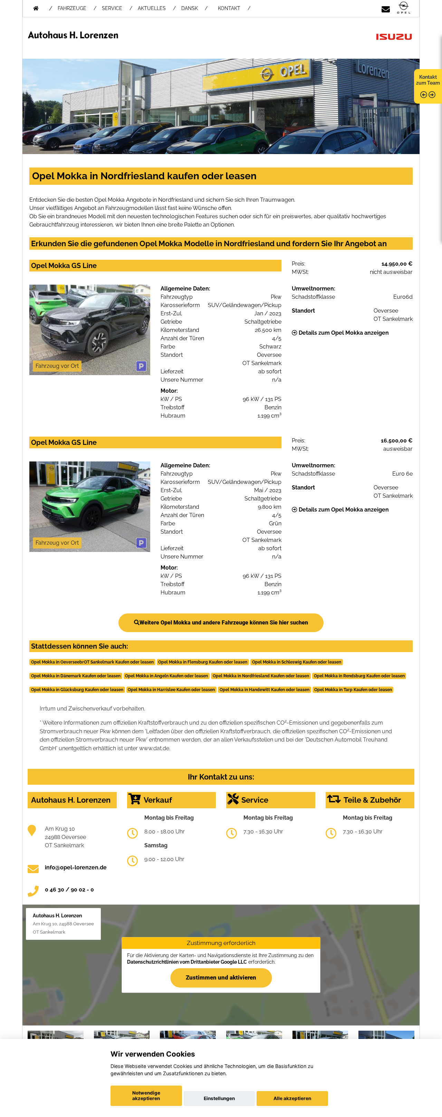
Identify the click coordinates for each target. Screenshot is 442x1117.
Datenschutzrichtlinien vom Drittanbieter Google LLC (187, 962)
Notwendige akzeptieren (146, 1095)
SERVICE (112, 8)
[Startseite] (403, 8)
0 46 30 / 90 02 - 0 (69, 889)
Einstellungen (219, 1098)
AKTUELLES (152, 8)
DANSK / (194, 8)
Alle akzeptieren (292, 1098)
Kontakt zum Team (428, 80)
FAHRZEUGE (72, 8)
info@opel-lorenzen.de (76, 867)
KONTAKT (229, 8)
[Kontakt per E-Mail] (386, 8)
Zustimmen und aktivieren (221, 977)
